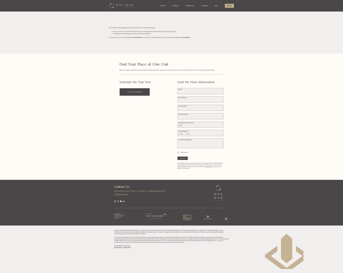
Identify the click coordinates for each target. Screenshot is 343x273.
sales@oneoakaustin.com (156, 191)
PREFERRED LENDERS (121, 194)
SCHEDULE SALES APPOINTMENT (134, 91)
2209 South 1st (119, 191)
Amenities (163, 5)
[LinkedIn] (124, 201)
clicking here (137, 37)
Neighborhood (190, 5)
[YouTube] (121, 201)
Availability (204, 5)
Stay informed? (184, 152)
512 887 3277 (142, 191)
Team (216, 5)
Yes (182, 134)
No (189, 134)
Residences (176, 5)
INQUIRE (229, 5)
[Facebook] (118, 201)
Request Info (182, 158)
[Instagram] (115, 201)
